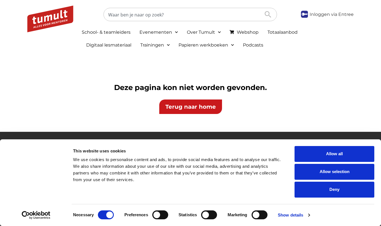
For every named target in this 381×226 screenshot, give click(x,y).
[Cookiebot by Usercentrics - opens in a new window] (36, 215)
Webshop (248, 32)
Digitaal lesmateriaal (108, 45)
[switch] (160, 214)
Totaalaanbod (282, 32)
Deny (334, 189)
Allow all (334, 153)
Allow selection (334, 171)
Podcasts (253, 45)
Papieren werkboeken (203, 45)
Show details (290, 215)
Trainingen (152, 45)
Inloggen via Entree (332, 14)
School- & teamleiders (106, 32)
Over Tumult (201, 32)
